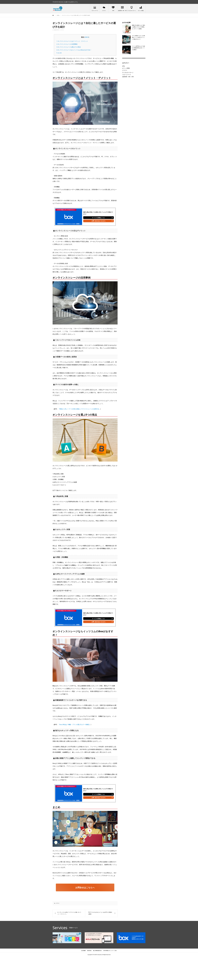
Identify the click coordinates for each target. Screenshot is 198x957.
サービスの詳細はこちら (98, 217)
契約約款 (89, 950)
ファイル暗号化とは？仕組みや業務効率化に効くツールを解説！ (138, 47)
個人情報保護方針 (97, 950)
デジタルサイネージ (131, 10)
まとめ (60, 53)
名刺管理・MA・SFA (122, 10)
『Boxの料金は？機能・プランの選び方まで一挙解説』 (74, 724)
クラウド (104, 10)
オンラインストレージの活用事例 (67, 44)
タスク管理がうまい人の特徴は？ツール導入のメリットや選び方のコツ (138, 37)
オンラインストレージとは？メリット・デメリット (73, 41)
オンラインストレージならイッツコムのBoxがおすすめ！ (74, 50)
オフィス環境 (141, 10)
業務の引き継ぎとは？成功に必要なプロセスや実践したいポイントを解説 (138, 26)
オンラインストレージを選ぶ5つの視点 (69, 47)
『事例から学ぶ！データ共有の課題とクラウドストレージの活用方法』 (79, 409)
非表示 (87, 37)
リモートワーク (94, 10)
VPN (113, 10)
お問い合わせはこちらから (98, 221)
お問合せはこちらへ (85, 887)
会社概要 (83, 950)
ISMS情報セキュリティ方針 (110, 950)
